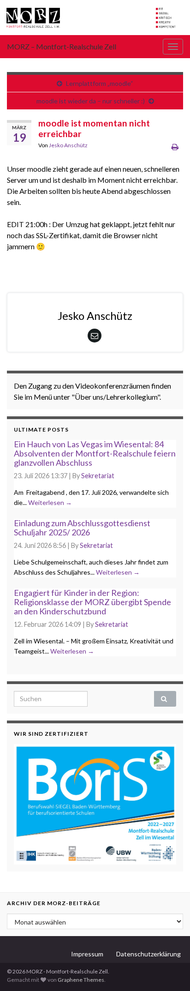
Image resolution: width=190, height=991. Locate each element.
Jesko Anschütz (68, 145)
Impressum (87, 954)
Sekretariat (97, 476)
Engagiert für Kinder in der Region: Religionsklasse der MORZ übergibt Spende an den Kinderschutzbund (92, 602)
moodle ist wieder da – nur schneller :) (90, 101)
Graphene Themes (81, 979)
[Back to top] (169, 970)
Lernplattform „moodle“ (99, 83)
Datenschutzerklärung (148, 954)
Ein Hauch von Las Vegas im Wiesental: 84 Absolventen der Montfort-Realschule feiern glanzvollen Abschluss (95, 453)
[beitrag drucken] (175, 146)
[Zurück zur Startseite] (95, 17)
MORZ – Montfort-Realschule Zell (61, 46)
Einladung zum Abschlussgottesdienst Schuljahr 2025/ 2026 (82, 527)
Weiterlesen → (50, 502)
